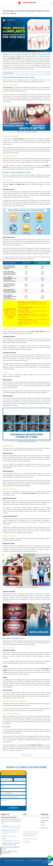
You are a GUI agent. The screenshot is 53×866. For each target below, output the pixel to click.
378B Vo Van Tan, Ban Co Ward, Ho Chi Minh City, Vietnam (10, 832)
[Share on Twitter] (28, 755)
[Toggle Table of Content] (47, 73)
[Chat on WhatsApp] (49, 857)
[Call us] (24, 842)
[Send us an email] (36, 839)
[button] (51, 3)
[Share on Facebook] (25, 755)
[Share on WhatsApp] (23, 755)
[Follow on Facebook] (24, 839)
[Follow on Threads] (34, 839)
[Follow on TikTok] (29, 839)
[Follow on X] (31, 839)
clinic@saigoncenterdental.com (11, 840)
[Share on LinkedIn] (30, 755)
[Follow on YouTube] (29, 842)
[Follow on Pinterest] (27, 842)
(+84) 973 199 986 (11, 836)
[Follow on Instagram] (27, 839)
